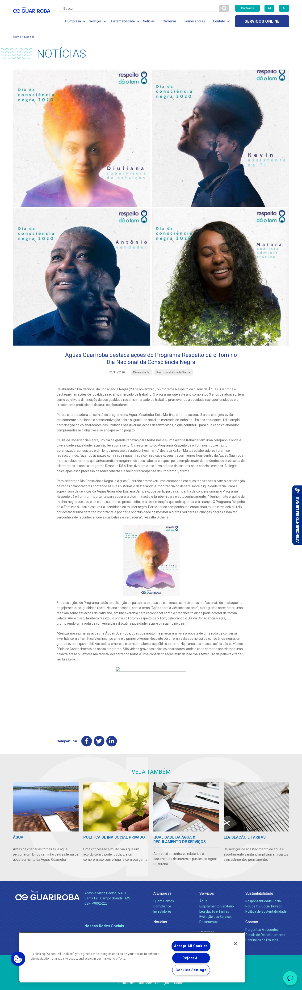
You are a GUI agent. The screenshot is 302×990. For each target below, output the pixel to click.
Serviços (206, 893)
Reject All (191, 958)
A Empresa (162, 893)
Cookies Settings (191, 970)
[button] (18, 958)
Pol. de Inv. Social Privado (263, 906)
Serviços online (262, 21)
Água (203, 901)
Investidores (162, 911)
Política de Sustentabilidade (266, 911)
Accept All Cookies (191, 946)
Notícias (149, 21)
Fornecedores (195, 21)
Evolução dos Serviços (215, 917)
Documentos (208, 922)
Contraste (247, 8)
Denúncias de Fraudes (261, 940)
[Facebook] (86, 741)
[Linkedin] (111, 741)
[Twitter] (99, 741)
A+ (269, 8)
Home (17, 36)
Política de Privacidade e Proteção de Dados (151, 983)
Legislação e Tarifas (214, 911)
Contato (251, 922)
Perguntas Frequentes (262, 930)
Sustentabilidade (259, 893)
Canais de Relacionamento (265, 935)
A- (284, 8)
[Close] (235, 944)
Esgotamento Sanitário (216, 906)
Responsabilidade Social (263, 901)
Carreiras (169, 21)
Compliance (162, 906)
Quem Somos (163, 901)
